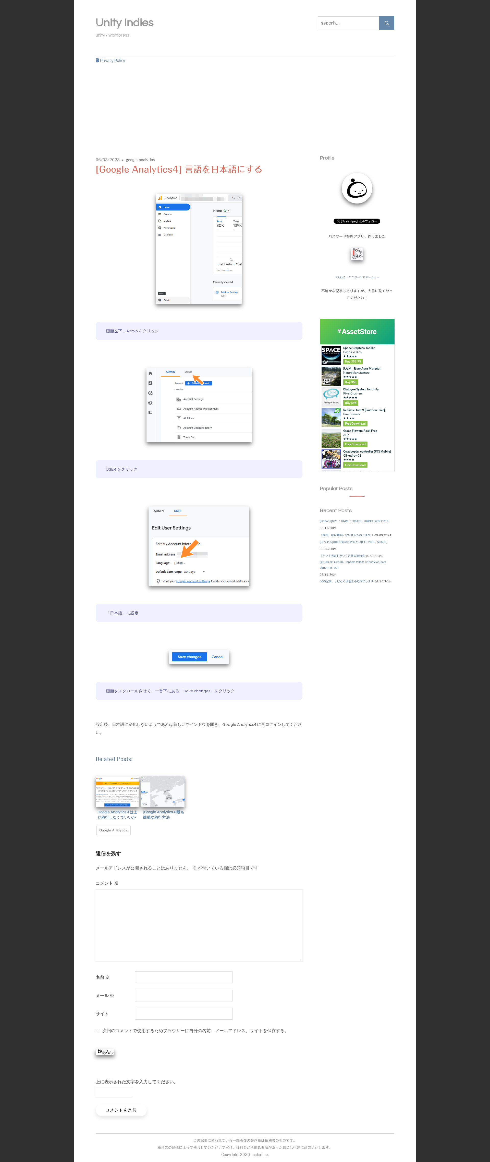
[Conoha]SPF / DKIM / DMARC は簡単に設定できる (354, 521)
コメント (107, 883)
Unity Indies (125, 22)
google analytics (140, 160)
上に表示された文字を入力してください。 (137, 1081)
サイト (102, 1013)
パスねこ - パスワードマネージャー (356, 277)
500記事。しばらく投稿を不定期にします (347, 581)
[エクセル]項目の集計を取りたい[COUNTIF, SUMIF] (353, 541)
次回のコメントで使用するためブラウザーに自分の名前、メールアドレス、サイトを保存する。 (195, 1030)
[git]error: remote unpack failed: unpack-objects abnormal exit (353, 564)
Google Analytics (113, 830)
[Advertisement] (245, 103)
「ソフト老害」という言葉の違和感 (342, 555)
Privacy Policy (112, 60)
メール (105, 995)
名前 (103, 977)
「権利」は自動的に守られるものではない (346, 535)
